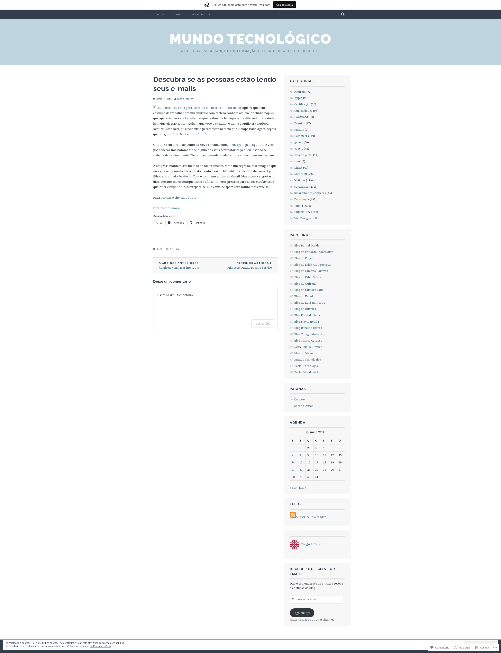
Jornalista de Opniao (308, 347)
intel (297, 161)
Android (300, 92)
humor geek (302, 155)
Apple (298, 98)
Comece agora (284, 4)
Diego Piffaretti (185, 98)
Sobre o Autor (201, 14)
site (185, 176)
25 (324, 469)
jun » (302, 487)
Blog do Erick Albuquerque (312, 264)
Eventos (299, 123)
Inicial (161, 14)
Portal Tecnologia (306, 366)
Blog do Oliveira (305, 309)
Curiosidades (303, 110)
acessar (166, 197)
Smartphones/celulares (310, 193)
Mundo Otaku (303, 353)
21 (293, 469)
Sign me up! (302, 613)
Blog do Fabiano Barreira (311, 271)
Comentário (263, 323)
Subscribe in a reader (311, 517)
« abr (293, 487)
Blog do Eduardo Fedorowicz (313, 252)
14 (293, 462)
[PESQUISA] (343, 14)
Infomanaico (171, 208)
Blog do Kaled (303, 296)
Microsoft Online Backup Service (249, 266)
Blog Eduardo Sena (307, 315)
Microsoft (300, 174)
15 (301, 462)
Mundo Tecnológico (250, 39)
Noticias (299, 180)
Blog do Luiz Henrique (309, 302)
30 (308, 477)
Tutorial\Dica (171, 248)
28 (293, 477)
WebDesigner (303, 218)
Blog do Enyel (303, 258)
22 (301, 469)
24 (316, 469)
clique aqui (188, 197)
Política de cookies (100, 646)
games (298, 142)
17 (316, 462)
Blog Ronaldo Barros (308, 328)
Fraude (299, 129)
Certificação (302, 104)
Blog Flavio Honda (306, 321)
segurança (301, 186)
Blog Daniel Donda (307, 245)
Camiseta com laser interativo (179, 266)
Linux (298, 167)
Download (301, 117)
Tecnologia (301, 199)
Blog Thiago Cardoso (308, 340)
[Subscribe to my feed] (293, 517)
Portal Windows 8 (306, 372)
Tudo (159, 248)
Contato (178, 14)
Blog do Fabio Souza (307, 277)
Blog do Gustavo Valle (308, 290)
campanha (174, 187)
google (298, 148)
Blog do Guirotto (305, 283)
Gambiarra (301, 136)
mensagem (236, 145)
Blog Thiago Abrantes (309, 334)
